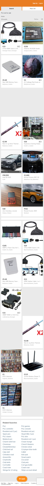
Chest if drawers (27, 444)
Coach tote (7, 467)
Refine (36, 19)
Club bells (6, 462)
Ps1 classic (7, 436)
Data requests (25, 483)
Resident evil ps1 (27, 431)
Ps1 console (26, 429)
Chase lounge (26, 442)
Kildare (9, 213)
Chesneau (7, 444)
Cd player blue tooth (29, 449)
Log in (17, 483)
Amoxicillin (7, 457)
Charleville (7, 460)
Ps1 (4, 426)
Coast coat (25, 467)
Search (11, 8)
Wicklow (10, 378)
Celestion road (8, 455)
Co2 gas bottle (26, 465)
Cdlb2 (23, 452)
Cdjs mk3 (6, 452)
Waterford (35, 179)
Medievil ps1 (7, 439)
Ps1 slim (24, 436)
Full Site (3, 483)
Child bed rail (8, 449)
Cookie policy (35, 483)
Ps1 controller (8, 429)
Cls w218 (25, 460)
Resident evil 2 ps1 (10, 431)
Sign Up (35, 3)
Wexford (26, 213)
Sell (23, 479)
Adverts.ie (9, 3)
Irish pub (24, 455)
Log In (41, 3)
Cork (3, 179)
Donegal (14, 50)
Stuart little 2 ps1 (27, 434)
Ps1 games (25, 426)
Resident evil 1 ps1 (28, 439)
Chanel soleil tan (9, 442)
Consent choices (6, 484)
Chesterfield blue (9, 447)
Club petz (25, 462)
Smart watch (26, 457)
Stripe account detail (29, 470)
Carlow (35, 50)
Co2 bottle (6, 465)
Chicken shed (26, 447)
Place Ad (32, 8)
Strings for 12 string (10, 470)
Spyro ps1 (6, 434)
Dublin (10, 84)
